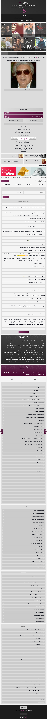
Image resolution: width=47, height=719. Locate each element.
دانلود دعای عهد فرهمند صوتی (39, 615)
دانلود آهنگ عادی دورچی (40, 408)
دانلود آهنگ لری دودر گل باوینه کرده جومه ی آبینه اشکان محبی (33, 684)
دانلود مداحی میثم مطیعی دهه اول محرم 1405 (36, 597)
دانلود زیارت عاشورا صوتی (40, 618)
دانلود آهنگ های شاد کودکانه (39, 496)
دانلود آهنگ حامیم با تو (40, 525)
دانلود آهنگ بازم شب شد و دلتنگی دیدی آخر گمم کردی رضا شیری (33, 438)
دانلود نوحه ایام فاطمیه (40, 456)
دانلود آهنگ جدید (41, 702)
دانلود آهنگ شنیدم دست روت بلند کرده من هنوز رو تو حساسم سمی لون (31, 444)
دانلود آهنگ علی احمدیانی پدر (39, 638)
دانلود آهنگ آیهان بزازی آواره (39, 426)
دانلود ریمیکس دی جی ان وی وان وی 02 (37, 534)
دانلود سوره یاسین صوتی (40, 621)
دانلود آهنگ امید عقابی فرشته (39, 546)
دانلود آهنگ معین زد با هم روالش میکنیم (37, 564)
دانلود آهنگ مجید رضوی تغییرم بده (38, 567)
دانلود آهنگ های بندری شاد (39, 474)
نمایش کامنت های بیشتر (23, 331)
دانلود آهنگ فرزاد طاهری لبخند (39, 432)
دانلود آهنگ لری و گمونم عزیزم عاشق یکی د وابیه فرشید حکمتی (33, 663)
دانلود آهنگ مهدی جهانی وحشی (38, 657)
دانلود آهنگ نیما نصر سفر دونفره (38, 522)
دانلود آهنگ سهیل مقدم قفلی (39, 387)
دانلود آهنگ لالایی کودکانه (39, 471)
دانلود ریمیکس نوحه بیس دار (39, 609)
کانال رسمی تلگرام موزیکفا (13, 120)
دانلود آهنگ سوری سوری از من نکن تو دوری (36, 396)
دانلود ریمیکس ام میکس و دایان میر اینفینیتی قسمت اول (34, 423)
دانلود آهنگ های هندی (40, 490)
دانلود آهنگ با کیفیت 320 (35, 113)
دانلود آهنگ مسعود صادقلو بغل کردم (37, 632)
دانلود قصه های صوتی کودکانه (39, 499)
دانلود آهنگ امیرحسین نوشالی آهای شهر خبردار (36, 414)
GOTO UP (24, 707)
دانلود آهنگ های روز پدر (40, 502)
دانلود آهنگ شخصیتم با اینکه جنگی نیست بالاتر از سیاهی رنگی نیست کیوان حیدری (30, 687)
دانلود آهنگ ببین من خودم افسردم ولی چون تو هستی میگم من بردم (32, 405)
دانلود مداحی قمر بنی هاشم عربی (38, 600)
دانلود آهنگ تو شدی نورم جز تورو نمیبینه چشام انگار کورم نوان (33, 654)
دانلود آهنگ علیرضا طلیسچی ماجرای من (37, 543)
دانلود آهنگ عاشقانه (40, 459)
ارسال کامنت (5, 197)
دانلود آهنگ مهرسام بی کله (39, 693)
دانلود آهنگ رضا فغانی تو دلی (39, 675)
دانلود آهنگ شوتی (41, 468)
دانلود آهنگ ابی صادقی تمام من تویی (37, 531)
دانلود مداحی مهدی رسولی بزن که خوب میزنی (36, 561)
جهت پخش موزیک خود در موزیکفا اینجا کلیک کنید (23, 20)
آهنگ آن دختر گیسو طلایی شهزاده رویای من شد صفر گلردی (34, 666)
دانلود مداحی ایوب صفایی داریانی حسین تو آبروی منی (35, 579)
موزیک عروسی (41, 699)
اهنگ (36, 57)
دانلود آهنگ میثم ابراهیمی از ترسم (38, 516)
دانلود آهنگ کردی (41, 453)
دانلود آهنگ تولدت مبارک (40, 450)
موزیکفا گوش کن (5, 180)
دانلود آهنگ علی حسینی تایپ (39, 411)
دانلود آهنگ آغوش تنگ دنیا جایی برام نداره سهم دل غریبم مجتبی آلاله (32, 660)
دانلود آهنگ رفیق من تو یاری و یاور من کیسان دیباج (35, 669)
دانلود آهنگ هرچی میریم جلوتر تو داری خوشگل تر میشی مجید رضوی (32, 681)
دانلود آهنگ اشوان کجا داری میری (38, 644)
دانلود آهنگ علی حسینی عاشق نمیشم (37, 641)
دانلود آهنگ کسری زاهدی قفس (38, 552)
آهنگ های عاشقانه (6, 184)
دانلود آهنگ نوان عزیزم (40, 540)
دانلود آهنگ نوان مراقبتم (40, 647)
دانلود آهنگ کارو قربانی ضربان (39, 390)
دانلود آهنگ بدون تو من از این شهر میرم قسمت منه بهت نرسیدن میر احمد (31, 635)
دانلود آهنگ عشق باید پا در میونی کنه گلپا (36, 53)
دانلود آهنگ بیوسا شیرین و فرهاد (38, 429)
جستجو (24, 12)
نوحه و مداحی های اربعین (40, 612)
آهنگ (5, 53)
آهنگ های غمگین (18, 184)
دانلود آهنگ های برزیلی (40, 493)
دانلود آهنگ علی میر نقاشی (39, 672)
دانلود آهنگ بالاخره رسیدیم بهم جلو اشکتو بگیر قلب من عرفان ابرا (33, 399)
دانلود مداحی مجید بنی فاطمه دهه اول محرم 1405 (35, 591)
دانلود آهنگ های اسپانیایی (39, 481)
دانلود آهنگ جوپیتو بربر (40, 435)
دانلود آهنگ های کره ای (40, 484)
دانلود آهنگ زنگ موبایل (40, 465)
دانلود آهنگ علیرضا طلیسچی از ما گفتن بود (37, 558)
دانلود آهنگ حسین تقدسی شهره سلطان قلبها (36, 690)
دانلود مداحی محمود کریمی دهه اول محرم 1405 (36, 594)
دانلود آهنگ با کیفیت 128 (36, 116)
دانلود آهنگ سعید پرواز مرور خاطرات (38, 519)
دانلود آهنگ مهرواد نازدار (40, 678)
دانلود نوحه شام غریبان (40, 588)
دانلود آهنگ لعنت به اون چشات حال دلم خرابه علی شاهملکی (34, 441)
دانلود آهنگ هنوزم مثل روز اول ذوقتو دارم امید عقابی (35, 417)
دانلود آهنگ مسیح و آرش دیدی (39, 537)
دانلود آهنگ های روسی (40, 487)
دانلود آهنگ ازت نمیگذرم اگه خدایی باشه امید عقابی (35, 629)
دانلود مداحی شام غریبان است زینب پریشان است (36, 585)
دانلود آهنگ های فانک (40, 555)
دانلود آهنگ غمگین (41, 447)
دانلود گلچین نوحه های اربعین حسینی (37, 576)
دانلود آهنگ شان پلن (40, 420)
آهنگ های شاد (40, 184)
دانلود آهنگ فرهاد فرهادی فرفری (38, 651)
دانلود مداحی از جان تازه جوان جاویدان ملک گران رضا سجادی (34, 582)
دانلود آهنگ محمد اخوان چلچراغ (39, 528)
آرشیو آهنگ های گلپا (33, 120)
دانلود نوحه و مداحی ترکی (40, 606)
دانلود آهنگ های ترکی (40, 462)
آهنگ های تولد (29, 184)
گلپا (29, 89)
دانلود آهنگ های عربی (40, 477)
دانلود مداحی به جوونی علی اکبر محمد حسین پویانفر (35, 603)
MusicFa (22, 15)
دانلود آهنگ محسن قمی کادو (39, 402)
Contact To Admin (23, 714)
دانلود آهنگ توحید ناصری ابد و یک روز (37, 513)
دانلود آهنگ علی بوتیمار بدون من (38, 393)
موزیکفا (23, 2)
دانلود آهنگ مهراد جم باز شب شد (38, 549)
